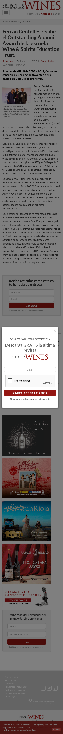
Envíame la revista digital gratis (30, 392)
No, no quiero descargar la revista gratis (30, 399)
